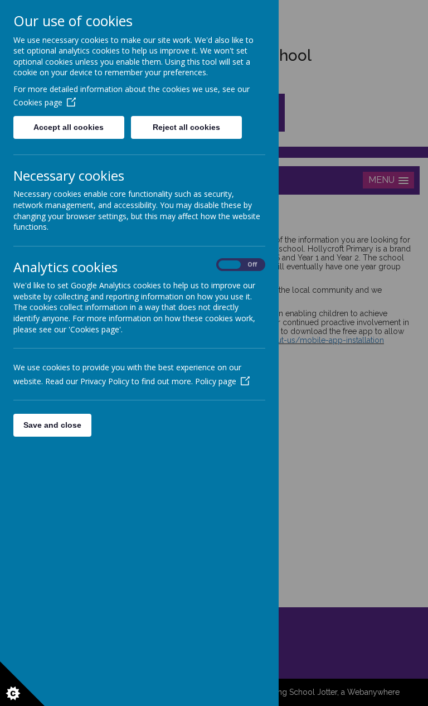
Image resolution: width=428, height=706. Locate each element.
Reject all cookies (186, 127)
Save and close (52, 424)
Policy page (215, 381)
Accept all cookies (68, 127)
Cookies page (37, 102)
